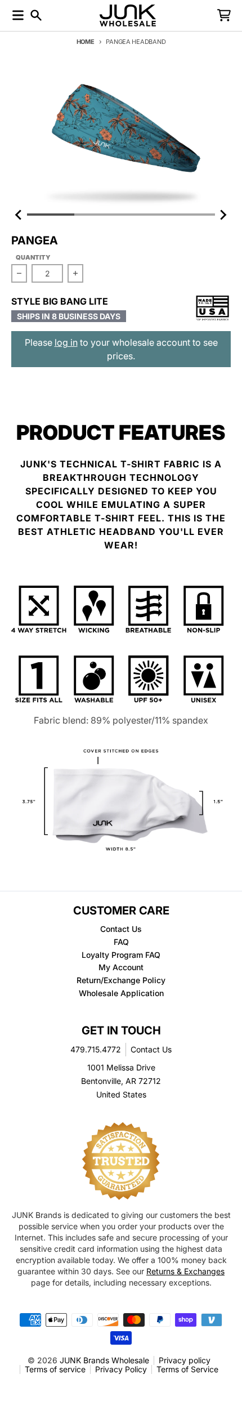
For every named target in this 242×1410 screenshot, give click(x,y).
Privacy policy (184, 1360)
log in (66, 342)
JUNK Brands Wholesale (104, 1360)
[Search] (36, 15)
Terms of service (55, 1369)
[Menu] (18, 15)
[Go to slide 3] (144, 214)
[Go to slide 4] (192, 214)
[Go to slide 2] (98, 214)
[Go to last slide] (19, 214)
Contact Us (151, 1049)
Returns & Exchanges (185, 1271)
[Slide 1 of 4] (121, 138)
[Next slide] (223, 214)
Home (86, 42)
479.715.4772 (95, 1049)
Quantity (33, 257)
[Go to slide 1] (50, 214)
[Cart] (224, 15)
